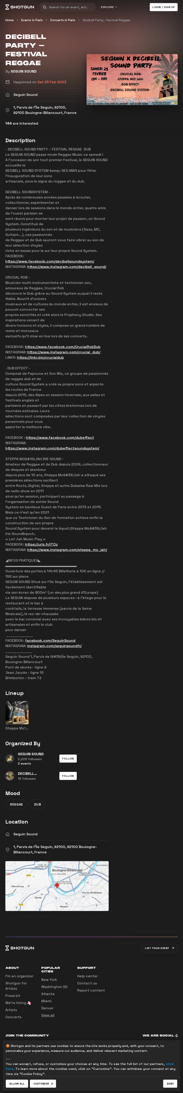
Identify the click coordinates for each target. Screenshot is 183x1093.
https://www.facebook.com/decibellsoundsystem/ (49, 261)
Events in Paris (32, 20)
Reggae (16, 804)
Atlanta (48, 994)
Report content (91, 990)
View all (47, 1015)
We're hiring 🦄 (18, 1002)
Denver (47, 1008)
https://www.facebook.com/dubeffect (60, 437)
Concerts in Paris (62, 20)
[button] (68, 759)
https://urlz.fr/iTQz (41, 544)
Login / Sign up (163, 7)
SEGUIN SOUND (24, 71)
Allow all (17, 1083)
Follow (68, 758)
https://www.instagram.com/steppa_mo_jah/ (67, 549)
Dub (37, 804)
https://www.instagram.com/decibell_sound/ (66, 266)
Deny (170, 1083)
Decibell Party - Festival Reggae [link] (106, 20)
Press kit (12, 995)
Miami (46, 1001)
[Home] (19, 7)
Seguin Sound (25, 834)
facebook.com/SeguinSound (50, 640)
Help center (87, 976)
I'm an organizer (19, 976)
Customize (41, 1083)
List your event (157, 948)
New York (49, 979)
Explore (107, 7)
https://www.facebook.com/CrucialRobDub (62, 346)
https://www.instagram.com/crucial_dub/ (63, 352)
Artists (11, 1010)
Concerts (13, 1017)
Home (9, 20)
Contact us (87, 983)
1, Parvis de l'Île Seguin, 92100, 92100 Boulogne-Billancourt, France (55, 849)
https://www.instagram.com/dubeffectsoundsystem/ (52, 448)
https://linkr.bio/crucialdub (40, 357)
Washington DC (54, 986)
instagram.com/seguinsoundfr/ (54, 646)
